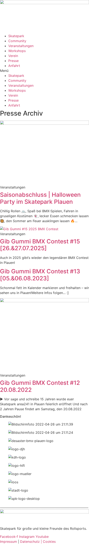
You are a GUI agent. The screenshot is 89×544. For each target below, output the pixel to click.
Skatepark (16, 36)
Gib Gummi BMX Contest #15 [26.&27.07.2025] (40, 245)
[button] (44, 70)
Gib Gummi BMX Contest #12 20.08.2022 (40, 386)
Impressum (9, 541)
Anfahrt (14, 66)
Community (17, 41)
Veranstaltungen (21, 46)
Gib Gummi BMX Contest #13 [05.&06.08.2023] (40, 275)
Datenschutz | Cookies (37, 541)
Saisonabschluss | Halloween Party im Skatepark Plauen (40, 198)
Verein (13, 56)
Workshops (17, 51)
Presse (13, 61)
